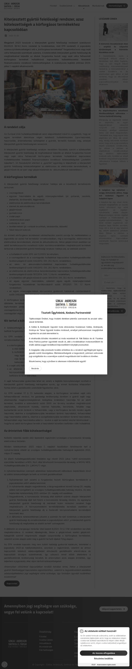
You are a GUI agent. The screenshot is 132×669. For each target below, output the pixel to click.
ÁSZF (94, 665)
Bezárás (35, 368)
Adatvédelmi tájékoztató (106, 665)
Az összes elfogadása (103, 653)
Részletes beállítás (103, 658)
